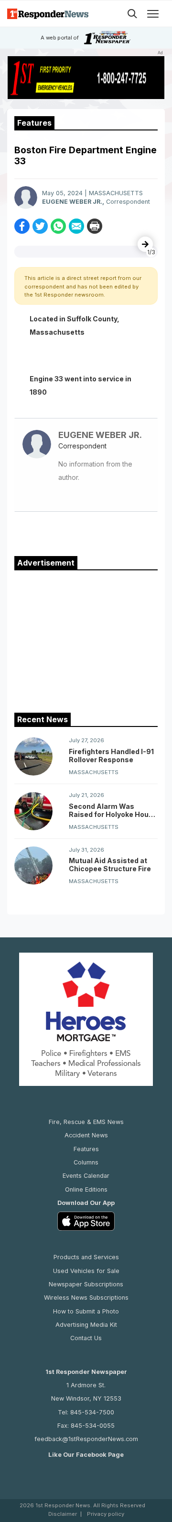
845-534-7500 (92, 1412)
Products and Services (86, 1257)
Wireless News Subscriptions (86, 1297)
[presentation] (145, 244)
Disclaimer (62, 1514)
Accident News (86, 1135)
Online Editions (86, 1189)
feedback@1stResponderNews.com (86, 1438)
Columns (86, 1162)
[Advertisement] (86, 639)
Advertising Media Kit (86, 1324)
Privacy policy (105, 1514)
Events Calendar (86, 1175)
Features (86, 1149)
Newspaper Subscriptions (86, 1284)
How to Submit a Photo (86, 1311)
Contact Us (86, 1338)
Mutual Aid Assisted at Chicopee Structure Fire (110, 864)
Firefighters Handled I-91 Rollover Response (111, 755)
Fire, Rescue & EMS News (86, 1121)
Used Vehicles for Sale (86, 1270)
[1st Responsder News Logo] (47, 13)
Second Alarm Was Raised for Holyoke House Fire (113, 810)
